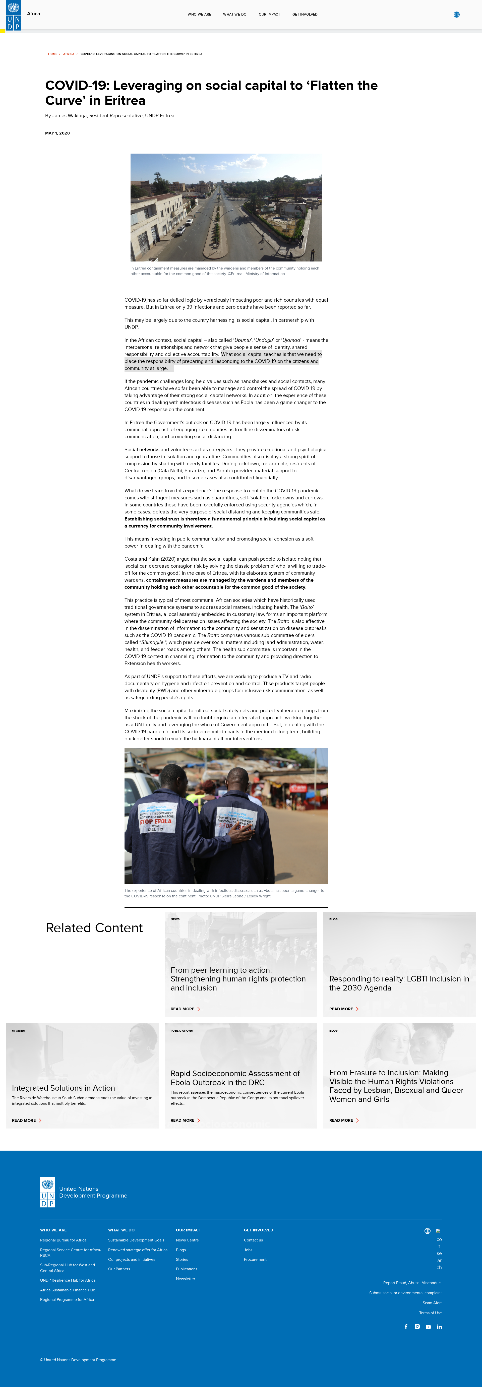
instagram (417, 1326)
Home (52, 54)
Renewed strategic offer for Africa (137, 1250)
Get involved (305, 14)
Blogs (181, 1250)
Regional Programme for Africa (67, 1299)
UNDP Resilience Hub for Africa (67, 1280)
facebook (406, 1326)
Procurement (255, 1259)
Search (467, 14)
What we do (235, 14)
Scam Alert (432, 1303)
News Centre (187, 1240)
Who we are (199, 14)
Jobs (248, 1250)
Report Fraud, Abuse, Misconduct (412, 1283)
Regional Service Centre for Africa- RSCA (70, 1252)
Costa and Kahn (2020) (150, 558)
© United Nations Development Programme (78, 1360)
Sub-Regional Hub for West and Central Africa (67, 1267)
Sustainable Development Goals (136, 1240)
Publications (186, 1269)
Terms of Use (430, 1313)
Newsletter (185, 1279)
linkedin (439, 1326)
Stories (182, 1259)
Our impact (269, 14)
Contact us (253, 1240)
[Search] (439, 1250)
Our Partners (119, 1269)
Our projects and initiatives (131, 1259)
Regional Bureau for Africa (63, 1240)
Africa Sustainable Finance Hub (67, 1290)
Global (456, 14)
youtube (428, 1326)
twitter (395, 1326)
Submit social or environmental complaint (405, 1293)
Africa (33, 14)
